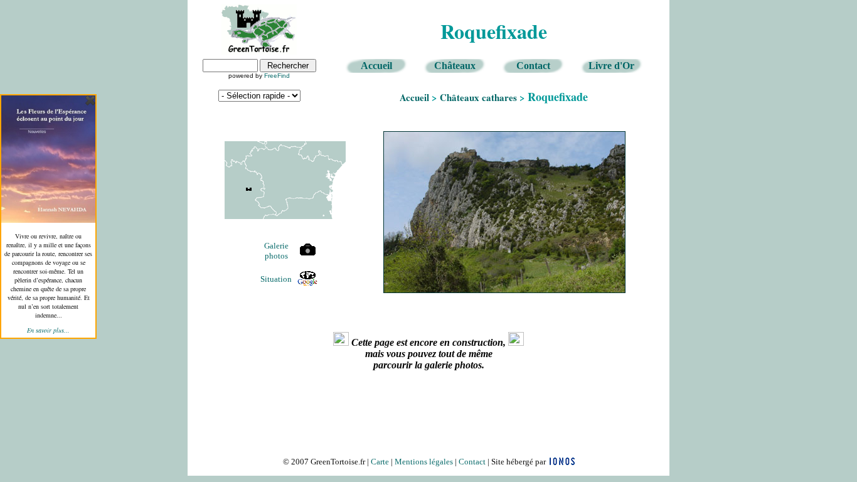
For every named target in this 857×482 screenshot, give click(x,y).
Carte (380, 461)
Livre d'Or (611, 65)
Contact (533, 65)
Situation (276, 279)
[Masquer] (90, 100)
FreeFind (277, 75)
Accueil (376, 65)
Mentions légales (424, 461)
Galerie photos (276, 250)
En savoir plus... (48, 330)
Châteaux (455, 65)
